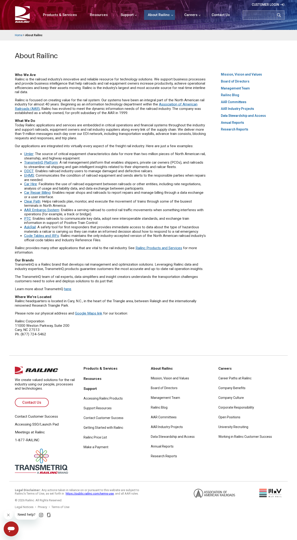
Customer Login (265, 4)
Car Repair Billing (37, 193)
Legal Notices (24, 507)
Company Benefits (231, 388)
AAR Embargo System (41, 210)
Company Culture (231, 398)
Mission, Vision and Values (241, 74)
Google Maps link (88, 313)
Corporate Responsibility (236, 407)
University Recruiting (233, 427)
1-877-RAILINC (27, 440)
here (67, 289)
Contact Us (221, 15)
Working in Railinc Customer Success (245, 436)
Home (19, 35)
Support (127, 15)
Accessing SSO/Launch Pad (37, 424)
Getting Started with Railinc (103, 427)
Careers (190, 15)
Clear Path (32, 201)
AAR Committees (233, 102)
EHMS (29, 175)
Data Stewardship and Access (243, 116)
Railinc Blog (230, 95)
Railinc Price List (95, 437)
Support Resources (98, 408)
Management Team (235, 88)
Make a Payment (96, 447)
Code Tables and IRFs (41, 236)
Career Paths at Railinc (235, 378)
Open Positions (229, 417)
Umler (28, 154)
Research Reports (234, 129)
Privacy (42, 507)
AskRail (30, 227)
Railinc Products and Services (159, 248)
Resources (99, 15)
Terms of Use (60, 507)
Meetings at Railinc (30, 432)
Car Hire (30, 184)
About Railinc (159, 15)
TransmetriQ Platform (41, 162)
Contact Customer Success (36, 416)
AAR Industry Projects (237, 109)
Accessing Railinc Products (103, 398)
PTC (27, 218)
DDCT (29, 171)
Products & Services (60, 15)
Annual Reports (232, 122)
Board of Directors (235, 81)
